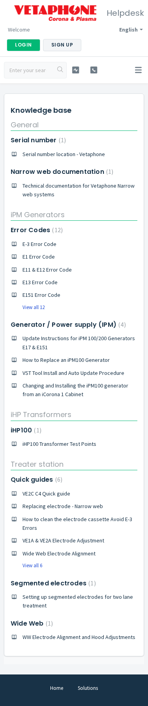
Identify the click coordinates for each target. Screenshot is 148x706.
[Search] (60, 70)
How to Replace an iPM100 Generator (66, 359)
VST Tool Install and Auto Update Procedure (73, 372)
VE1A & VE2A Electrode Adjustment (63, 540)
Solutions (88, 688)
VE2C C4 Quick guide (46, 493)
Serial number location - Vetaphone (63, 154)
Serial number (37, 140)
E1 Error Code (38, 256)
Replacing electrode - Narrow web (62, 506)
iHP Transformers (41, 414)
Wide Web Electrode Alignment (59, 553)
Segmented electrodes (52, 583)
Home (56, 688)
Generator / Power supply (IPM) (67, 324)
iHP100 (25, 430)
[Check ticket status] (75, 70)
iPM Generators (38, 215)
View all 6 (32, 565)
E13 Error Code (40, 282)
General (25, 125)
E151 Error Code (41, 294)
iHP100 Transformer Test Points (59, 443)
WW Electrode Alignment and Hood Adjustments (78, 637)
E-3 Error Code (39, 244)
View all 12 (33, 307)
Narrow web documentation (61, 171)
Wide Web (31, 623)
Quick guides (35, 479)
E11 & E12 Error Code (47, 269)
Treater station (37, 464)
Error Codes (36, 230)
